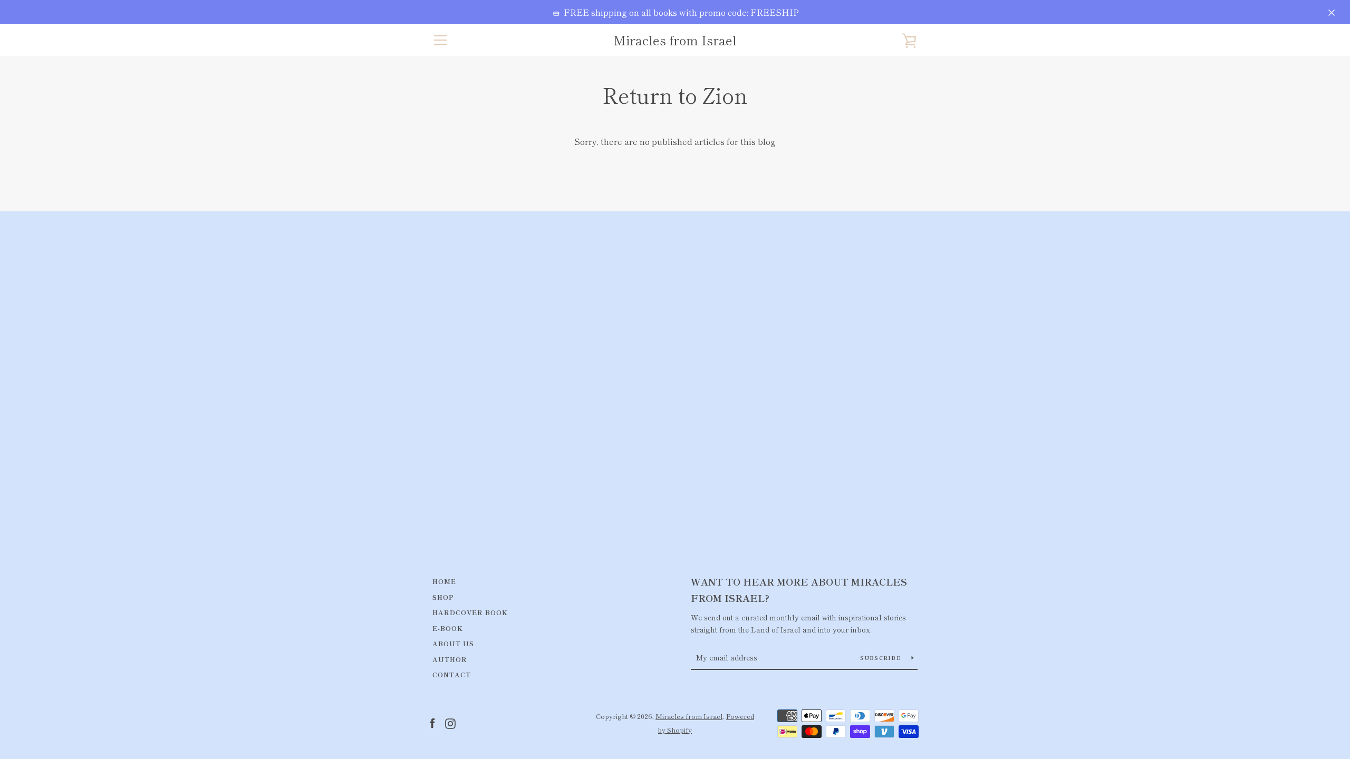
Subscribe (882, 657)
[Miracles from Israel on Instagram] (450, 722)
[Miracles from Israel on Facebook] (432, 722)
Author (449, 659)
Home (444, 581)
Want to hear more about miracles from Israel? (799, 590)
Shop (443, 596)
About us (453, 643)
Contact (451, 674)
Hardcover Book (470, 612)
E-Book (447, 628)
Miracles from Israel (675, 40)
